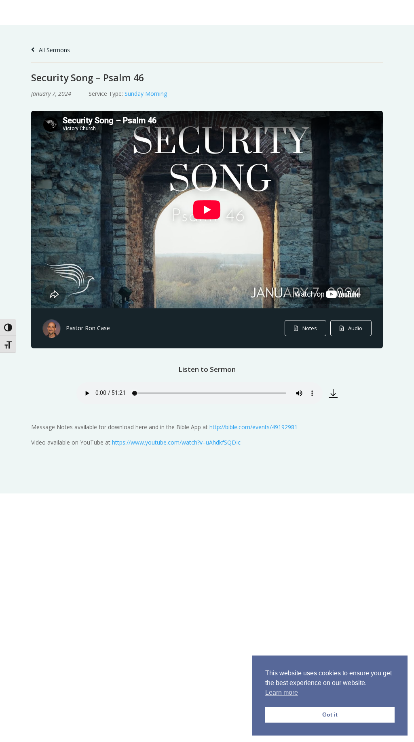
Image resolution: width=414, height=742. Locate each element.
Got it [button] (330, 714)
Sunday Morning (146, 93)
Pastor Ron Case (88, 328)
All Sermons (53, 50)
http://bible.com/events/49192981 (253, 427)
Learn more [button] (281, 692)
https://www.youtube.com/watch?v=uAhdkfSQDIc (176, 442)
